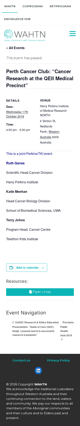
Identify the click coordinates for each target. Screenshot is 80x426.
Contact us (21, 360)
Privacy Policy (58, 360)
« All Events (15, 47)
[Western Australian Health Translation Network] (30, 34)
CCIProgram (32, 6)
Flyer (41, 292)
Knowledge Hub (17, 19)
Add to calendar (27, 267)
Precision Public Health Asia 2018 (67, 328)
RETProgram (60, 6)
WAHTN (9, 6)
